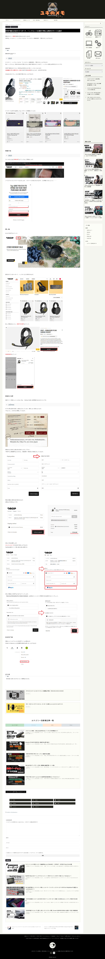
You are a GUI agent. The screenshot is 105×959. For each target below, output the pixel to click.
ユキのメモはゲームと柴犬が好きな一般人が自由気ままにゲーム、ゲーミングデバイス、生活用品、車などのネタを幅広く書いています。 (52, 938)
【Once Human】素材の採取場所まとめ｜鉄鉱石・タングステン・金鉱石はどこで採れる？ (93, 170)
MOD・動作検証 (36, 20)
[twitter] (51, 953)
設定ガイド (46, 20)
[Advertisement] (93, 121)
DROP (10, 58)
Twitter (62, 936)
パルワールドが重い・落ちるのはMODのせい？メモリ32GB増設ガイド (41, 730)
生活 (52, 725)
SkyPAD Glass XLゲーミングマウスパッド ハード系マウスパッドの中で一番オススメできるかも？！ (48, 875)
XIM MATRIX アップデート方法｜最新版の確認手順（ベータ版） (40, 765)
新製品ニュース (26, 20)
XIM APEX (32, 936)
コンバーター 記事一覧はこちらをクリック (16, 791)
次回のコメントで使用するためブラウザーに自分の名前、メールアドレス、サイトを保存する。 (25, 852)
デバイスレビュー (17, 20)
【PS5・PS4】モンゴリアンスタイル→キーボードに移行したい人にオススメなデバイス (94, 99)
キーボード (9, 812)
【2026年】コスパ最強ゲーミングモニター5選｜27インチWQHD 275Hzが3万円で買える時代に (93, 201)
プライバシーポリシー (76, 936)
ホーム (7, 20)
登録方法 (88, 232)
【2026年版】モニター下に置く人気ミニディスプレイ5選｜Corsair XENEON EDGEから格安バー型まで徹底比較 (51, 910)
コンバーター (15, 725)
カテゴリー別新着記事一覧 (91, 243)
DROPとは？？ (89, 230)
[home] (54, 953)
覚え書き (56, 20)
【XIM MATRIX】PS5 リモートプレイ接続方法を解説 (37, 753)
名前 (7, 837)
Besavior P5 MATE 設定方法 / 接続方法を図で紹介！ (37, 742)
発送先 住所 (89, 236)
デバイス (33, 725)
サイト (7, 847)
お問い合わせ (67, 936)
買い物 (88, 234)
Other (71, 725)
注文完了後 (89, 238)
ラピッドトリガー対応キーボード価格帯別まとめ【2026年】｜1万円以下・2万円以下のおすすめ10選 (48, 864)
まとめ (87, 241)
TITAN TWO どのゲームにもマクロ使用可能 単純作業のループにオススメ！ (42, 776)
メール (7, 842)
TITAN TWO (39, 936)
